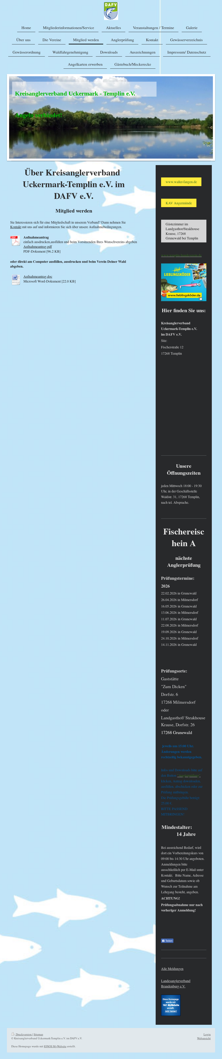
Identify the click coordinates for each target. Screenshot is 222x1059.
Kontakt (15, 226)
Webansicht (204, 1038)
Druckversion (23, 1034)
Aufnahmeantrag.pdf (37, 246)
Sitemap (38, 1034)
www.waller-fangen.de (181, 181)
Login (207, 1034)
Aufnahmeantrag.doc (37, 276)
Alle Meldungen (172, 968)
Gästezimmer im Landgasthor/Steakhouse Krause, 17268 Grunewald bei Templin (182, 231)
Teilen (169, 940)
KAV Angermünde (179, 203)
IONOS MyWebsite (55, 1046)
